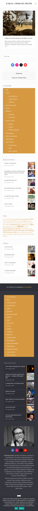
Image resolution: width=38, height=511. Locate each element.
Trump (23, 234)
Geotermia (28, 221)
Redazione (19, 73)
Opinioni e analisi (10, 120)
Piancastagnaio (10, 133)
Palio (25, 227)
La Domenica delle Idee (16, 222)
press (18, 229)
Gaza (24, 221)
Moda (28, 224)
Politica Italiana (9, 139)
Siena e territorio (10, 142)
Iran (10, 222)
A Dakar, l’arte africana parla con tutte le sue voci (18, 38)
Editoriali (10, 124)
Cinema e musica (12, 99)
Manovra (8, 224)
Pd (27, 227)
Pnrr (14, 229)
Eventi (9, 148)
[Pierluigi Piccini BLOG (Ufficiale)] (19, 3)
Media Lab (8, 111)
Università (32, 234)
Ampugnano (10, 219)
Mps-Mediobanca (7, 227)
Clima (4, 221)
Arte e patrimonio (12, 96)
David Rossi (8, 221)
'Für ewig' (5, 219)
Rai (21, 229)
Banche (28, 219)
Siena (5, 231)
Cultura (7, 93)
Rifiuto (21, 508)
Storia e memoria (12, 151)
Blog (7, 90)
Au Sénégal (16, 219)
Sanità (27, 229)
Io (7, 222)
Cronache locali (12, 145)
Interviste (10, 127)
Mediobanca (14, 224)
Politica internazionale (11, 136)
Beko (32, 219)
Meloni (20, 224)
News (20, 226)
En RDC (14, 221)
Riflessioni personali (13, 130)
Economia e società (11, 105)
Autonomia (23, 219)
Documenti (11, 114)
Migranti (24, 224)
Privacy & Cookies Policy (19, 78)
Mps (32, 224)
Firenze (17, 221)
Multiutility (14, 227)
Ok (16, 508)
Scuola (30, 229)
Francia (21, 221)
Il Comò (8, 108)
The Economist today (10, 232)
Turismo (28, 234)
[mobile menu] (35, 3)
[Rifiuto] (36, 504)
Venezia (5, 236)
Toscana (20, 234)
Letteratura (11, 102)
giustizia (5, 222)
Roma (23, 229)
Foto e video (11, 117)
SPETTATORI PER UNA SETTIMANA (20, 231)
